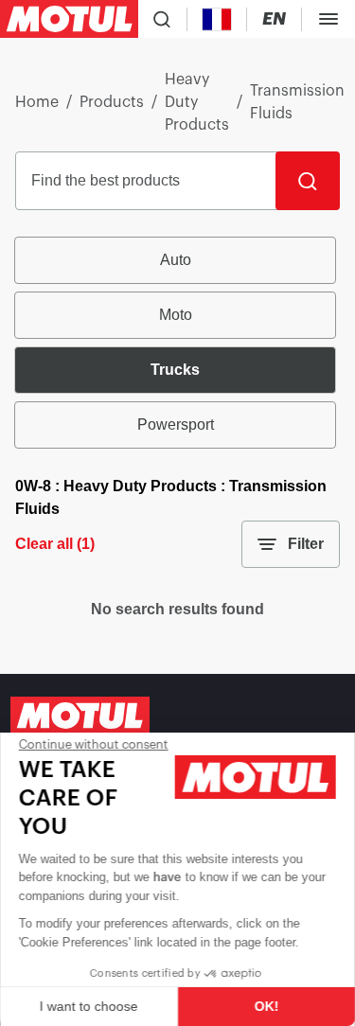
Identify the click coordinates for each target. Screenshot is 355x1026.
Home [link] (37, 102)
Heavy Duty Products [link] (197, 102)
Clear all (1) (55, 544)
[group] (177, 342)
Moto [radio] (175, 315)
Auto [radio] (175, 260)
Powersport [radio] (175, 424)
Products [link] (112, 102)
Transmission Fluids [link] (297, 102)
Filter (306, 544)
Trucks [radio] (175, 370)
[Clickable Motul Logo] (69, 19)
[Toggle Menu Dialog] (328, 19)
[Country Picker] (217, 19)
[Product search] (162, 18)
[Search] (307, 180)
